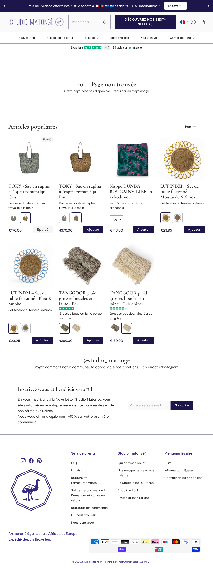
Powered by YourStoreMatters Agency (126, 561)
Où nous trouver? (84, 515)
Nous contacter (82, 523)
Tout (188, 127)
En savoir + (175, 6)
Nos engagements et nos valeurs (136, 472)
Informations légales (179, 470)
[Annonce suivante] (208, 6)
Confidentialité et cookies (183, 478)
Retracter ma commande (89, 508)
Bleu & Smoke (177, 218)
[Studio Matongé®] (36, 490)
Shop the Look (128, 490)
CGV (167, 463)
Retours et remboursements (84, 480)
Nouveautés (26, 38)
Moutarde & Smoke (166, 218)
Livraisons (78, 470)
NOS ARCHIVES (149, 38)
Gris (14, 218)
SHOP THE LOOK (119, 38)
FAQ (74, 463)
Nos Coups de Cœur (59, 38)
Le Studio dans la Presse (136, 483)
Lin (25, 218)
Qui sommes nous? (132, 463)
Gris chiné (76, 328)
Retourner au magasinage (130, 91)
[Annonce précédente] (4, 6)
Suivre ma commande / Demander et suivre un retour (88, 495)
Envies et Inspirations (134, 498)
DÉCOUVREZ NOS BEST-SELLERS (145, 21)
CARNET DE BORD (181, 38)
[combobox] (89, 22)
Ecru (64, 328)
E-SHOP (90, 38)
